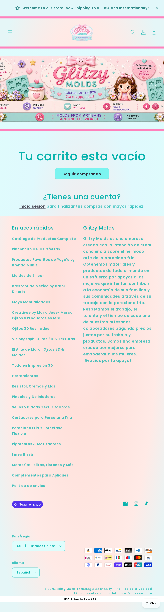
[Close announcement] (157, 8)
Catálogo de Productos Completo (44, 238)
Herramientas (25, 375)
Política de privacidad (134, 589)
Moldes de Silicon (28, 275)
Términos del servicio (90, 593)
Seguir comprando (82, 173)
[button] (10, 32)
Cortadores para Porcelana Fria (42, 417)
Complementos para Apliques (40, 475)
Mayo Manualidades (31, 302)
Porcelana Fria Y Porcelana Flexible (37, 431)
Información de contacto (132, 593)
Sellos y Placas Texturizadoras (41, 407)
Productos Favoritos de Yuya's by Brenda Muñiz (43, 262)
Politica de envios (28, 485)
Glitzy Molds (66, 589)
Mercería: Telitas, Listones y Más (43, 464)
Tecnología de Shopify (94, 589)
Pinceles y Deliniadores (34, 396)
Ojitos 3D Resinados (30, 328)
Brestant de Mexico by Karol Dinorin (38, 289)
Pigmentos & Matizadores (36, 444)
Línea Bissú (22, 454)
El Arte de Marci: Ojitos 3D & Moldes (38, 352)
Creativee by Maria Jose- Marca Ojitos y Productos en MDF (42, 315)
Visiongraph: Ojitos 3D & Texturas (43, 339)
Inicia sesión (32, 206)
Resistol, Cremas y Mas (34, 386)
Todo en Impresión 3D (32, 365)
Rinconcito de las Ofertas (36, 249)
